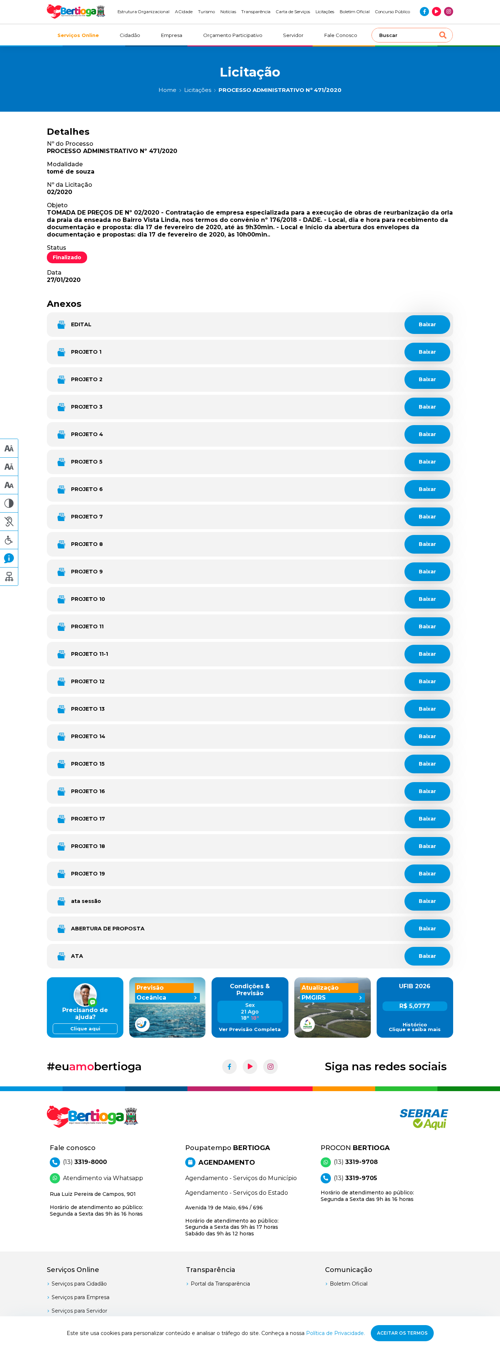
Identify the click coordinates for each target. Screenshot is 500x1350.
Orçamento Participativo (232, 35)
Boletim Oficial (355, 11)
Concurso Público (392, 11)
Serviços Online (78, 35)
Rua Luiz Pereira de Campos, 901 (96, 1204)
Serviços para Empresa (80, 1297)
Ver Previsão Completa (250, 1029)
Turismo (206, 11)
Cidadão (130, 35)
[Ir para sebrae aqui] (406, 1119)
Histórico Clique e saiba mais (415, 1027)
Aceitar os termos (402, 1333)
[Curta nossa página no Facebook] (424, 11)
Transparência (255, 11)
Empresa (171, 35)
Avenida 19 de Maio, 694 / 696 (232, 1220)
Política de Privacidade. (335, 1333)
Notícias (228, 11)
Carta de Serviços (293, 11)
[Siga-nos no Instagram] (448, 11)
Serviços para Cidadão (79, 1283)
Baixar (427, 324)
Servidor (293, 35)
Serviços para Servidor (79, 1311)
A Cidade (184, 11)
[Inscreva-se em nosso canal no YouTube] (436, 11)
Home (167, 89)
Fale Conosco (340, 35)
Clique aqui (85, 1028)
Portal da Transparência (220, 1283)
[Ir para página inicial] (76, 11)
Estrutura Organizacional (143, 11)
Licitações (325, 11)
